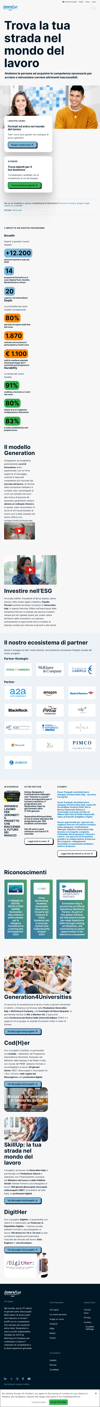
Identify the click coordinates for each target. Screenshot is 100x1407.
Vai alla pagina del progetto (21, 1031)
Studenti (53, 1324)
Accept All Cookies (58, 1402)
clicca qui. (17, 210)
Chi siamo (54, 1310)
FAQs (52, 1328)
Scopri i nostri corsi (20, 144)
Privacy (87, 1317)
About (88, 2)
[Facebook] (23, 1378)
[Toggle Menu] (93, 8)
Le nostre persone (58, 1314)
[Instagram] (17, 1378)
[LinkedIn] (5, 1378)
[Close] (96, 1393)
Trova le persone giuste (23, 185)
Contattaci (54, 1369)
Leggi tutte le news (37, 841)
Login (94, 2)
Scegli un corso (57, 1319)
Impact (81, 2)
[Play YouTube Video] (19, 531)
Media (52, 1333)
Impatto (53, 1360)
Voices (53, 1338)
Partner (53, 1365)
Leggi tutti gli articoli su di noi (75, 853)
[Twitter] (11, 1379)
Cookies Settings (90, 1327)
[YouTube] (29, 1378)
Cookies (87, 1322)
